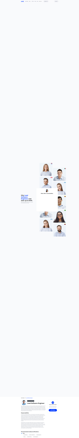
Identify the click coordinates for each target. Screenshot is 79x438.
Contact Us (56, 1)
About (37, 1)
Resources (40, 1)
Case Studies (26, 1)
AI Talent (33, 1)
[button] (30, 1)
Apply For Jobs (46, 1)
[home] (22, 1)
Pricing (35, 1)
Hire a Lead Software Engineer (53, 410)
